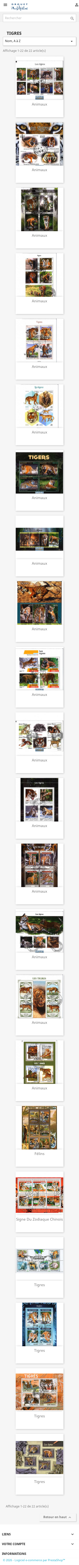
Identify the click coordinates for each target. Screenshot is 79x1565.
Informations (14, 1554)
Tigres (39, 1284)
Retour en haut (57, 1517)
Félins (39, 1153)
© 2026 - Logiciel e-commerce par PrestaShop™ (34, 1560)
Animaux (39, 104)
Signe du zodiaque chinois (39, 1219)
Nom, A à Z (39, 41)
